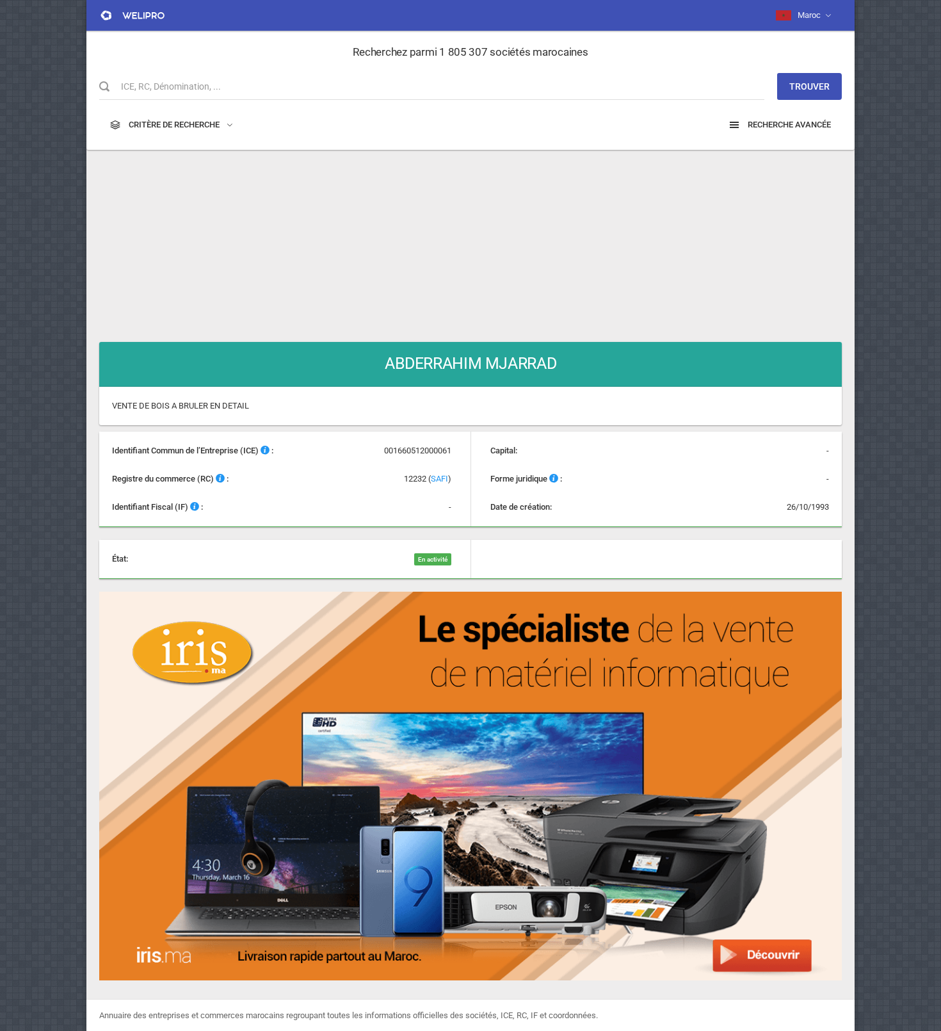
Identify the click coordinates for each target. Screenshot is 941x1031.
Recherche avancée (788, 124)
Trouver (809, 86)
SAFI (439, 478)
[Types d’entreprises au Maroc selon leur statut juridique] (553, 478)
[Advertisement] (470, 239)
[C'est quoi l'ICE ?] (265, 450)
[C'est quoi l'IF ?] (194, 507)
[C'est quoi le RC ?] (220, 478)
